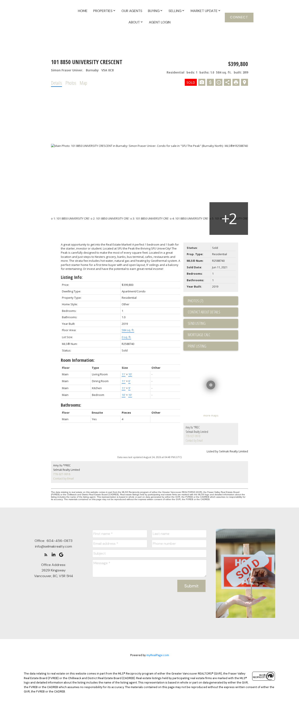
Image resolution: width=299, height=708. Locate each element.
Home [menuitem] (83, 11)
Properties (103, 11)
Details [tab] (56, 82)
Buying (154, 11)
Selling (175, 11)
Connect (239, 17)
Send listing (197, 323)
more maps (210, 415)
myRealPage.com (157, 655)
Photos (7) (195, 300)
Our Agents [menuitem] (131, 11)
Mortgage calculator (213, 335)
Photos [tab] (70, 82)
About (134, 22)
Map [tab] (83, 82)
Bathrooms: (71, 405)
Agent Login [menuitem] (160, 22)
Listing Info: (72, 277)
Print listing (197, 346)
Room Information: (78, 360)
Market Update (204, 11)
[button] (239, 17)
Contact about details (204, 311)
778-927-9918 (193, 436)
